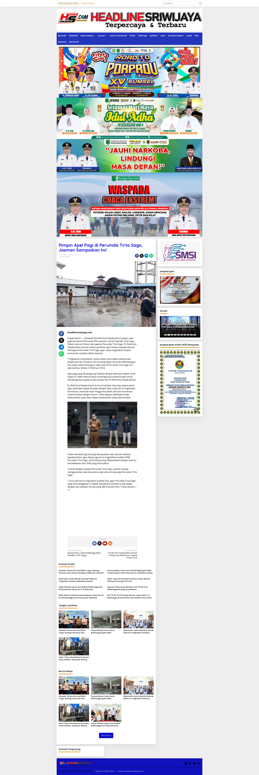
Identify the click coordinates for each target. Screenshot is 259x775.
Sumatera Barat (64, 257)
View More (106, 735)
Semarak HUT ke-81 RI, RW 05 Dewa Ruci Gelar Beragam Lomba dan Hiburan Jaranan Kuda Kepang (180, 325)
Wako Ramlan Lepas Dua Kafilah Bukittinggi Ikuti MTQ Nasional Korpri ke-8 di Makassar (80, 588)
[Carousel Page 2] (168, 335)
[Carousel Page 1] (165, 335)
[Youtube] (105, 543)
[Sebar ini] (137, 256)
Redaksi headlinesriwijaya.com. (130, 771)
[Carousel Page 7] (185, 335)
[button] (200, 3)
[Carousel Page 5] (178, 335)
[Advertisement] (102, 513)
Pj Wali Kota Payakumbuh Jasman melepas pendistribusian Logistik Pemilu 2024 (122, 554)
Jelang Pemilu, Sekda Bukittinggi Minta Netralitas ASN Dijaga (84, 552)
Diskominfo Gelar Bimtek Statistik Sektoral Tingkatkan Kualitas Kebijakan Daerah (78, 580)
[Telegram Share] (146, 256)
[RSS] (110, 543)
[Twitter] (99, 543)
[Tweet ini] (142, 256)
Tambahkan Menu (87, 3)
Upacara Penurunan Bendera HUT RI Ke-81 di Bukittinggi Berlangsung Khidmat (127, 588)
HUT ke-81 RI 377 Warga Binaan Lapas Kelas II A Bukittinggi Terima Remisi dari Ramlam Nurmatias (129, 596)
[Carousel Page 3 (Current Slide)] (172, 335)
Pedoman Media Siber (105, 771)
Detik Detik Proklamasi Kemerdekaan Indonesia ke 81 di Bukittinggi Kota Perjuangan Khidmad (81, 596)
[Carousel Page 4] (175, 335)
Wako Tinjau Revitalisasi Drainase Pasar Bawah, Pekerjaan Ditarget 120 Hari (128, 580)
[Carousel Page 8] (188, 335)
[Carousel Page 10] (194, 335)
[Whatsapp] (151, 256)
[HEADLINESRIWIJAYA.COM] (129, 19)
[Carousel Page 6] (181, 335)
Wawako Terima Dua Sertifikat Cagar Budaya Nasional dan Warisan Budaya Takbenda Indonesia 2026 (82, 571)
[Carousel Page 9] (191, 335)
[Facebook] (94, 543)
